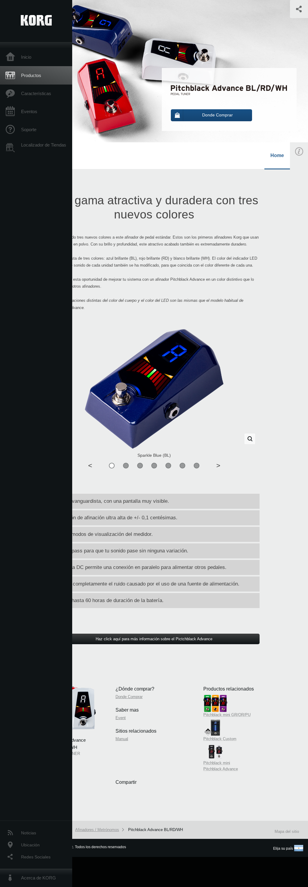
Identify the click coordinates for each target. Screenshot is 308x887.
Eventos (29, 111)
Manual (122, 739)
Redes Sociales (36, 857)
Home (277, 155)
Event (121, 717)
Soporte (28, 129)
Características (36, 93)
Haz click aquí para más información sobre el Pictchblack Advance (154, 639)
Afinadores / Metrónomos (97, 829)
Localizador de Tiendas (43, 144)
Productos (31, 75)
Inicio (26, 57)
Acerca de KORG (38, 877)
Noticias (28, 832)
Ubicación (30, 844)
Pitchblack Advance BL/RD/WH (155, 829)
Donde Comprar (129, 696)
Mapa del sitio (287, 831)
